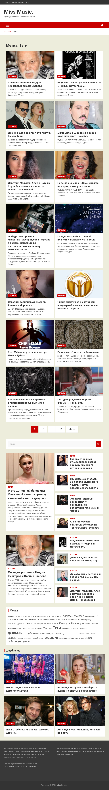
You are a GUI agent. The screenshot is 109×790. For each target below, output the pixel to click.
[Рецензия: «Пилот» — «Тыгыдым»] (79, 334)
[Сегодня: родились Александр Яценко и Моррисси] (30, 284)
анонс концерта (47, 634)
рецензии (51, 637)
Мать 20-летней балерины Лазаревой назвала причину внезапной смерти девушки (27, 494)
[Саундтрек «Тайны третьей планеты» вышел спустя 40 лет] (79, 218)
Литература (77, 623)
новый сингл (38, 638)
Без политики (90, 616)
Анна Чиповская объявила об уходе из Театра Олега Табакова (84, 524)
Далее (72, 429)
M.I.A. (49, 616)
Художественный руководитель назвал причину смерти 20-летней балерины (83, 463)
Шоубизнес (31, 633)
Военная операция (31, 620)
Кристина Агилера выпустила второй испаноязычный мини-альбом (26, 402)
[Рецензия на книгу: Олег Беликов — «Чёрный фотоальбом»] (79, 65)
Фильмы (15, 633)
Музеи (95, 623)
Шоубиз (10, 681)
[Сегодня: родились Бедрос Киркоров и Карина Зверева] (30, 65)
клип (58, 633)
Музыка (12, 76)
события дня (14, 641)
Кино (49, 624)
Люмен (88, 624)
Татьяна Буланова (35, 629)
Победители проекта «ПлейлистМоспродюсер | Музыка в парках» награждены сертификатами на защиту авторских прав (29, 243)
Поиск (98, 444)
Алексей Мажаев (73, 616)
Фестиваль (66, 629)
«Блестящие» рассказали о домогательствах (23, 689)
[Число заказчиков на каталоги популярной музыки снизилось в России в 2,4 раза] (79, 284)
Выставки (12, 623)
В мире (20, 620)
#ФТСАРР (31, 616)
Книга (55, 623)
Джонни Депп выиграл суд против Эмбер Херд (84, 559)
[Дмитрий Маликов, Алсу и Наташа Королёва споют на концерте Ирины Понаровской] (30, 165)
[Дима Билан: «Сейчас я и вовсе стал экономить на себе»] (79, 115)
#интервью (40, 616)
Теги (57, 628)
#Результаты (21, 616)
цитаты (26, 641)
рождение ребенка (66, 638)
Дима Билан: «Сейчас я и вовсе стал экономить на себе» (76, 134)
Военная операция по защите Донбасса (58, 619)
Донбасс (20, 624)
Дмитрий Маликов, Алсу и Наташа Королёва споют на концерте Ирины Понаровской (29, 186)
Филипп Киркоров (79, 628)
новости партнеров (24, 638)
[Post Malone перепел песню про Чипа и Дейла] (30, 334)
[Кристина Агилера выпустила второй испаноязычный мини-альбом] (30, 381)
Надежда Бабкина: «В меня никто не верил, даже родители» (77, 184)
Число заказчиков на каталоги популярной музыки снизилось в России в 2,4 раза (77, 305)
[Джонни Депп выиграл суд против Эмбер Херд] (30, 115)
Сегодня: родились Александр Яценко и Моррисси (27, 303)
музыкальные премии (70, 634)
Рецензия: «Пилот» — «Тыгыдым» (78, 352)
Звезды (31, 623)
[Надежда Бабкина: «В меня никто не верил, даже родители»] (79, 165)
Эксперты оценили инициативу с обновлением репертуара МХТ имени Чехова (84, 504)
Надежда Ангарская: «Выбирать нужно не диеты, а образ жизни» (77, 689)
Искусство (41, 623)
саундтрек (79, 638)
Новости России (14, 629)
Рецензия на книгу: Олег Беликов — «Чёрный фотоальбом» (79, 84)
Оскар (24, 629)
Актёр (59, 616)
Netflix (54, 616)
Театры (47, 628)
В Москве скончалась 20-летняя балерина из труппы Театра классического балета (84, 483)
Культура (64, 623)
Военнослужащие (85, 620)
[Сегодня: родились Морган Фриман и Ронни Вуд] (79, 381)
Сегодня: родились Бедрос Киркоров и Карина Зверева (25, 84)
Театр (10, 487)
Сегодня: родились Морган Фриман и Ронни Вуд (74, 401)
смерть (88, 638)
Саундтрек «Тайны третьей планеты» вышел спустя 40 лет (77, 238)
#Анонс (11, 616)
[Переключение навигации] (7, 25)
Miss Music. (18, 12)
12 (61, 429)
